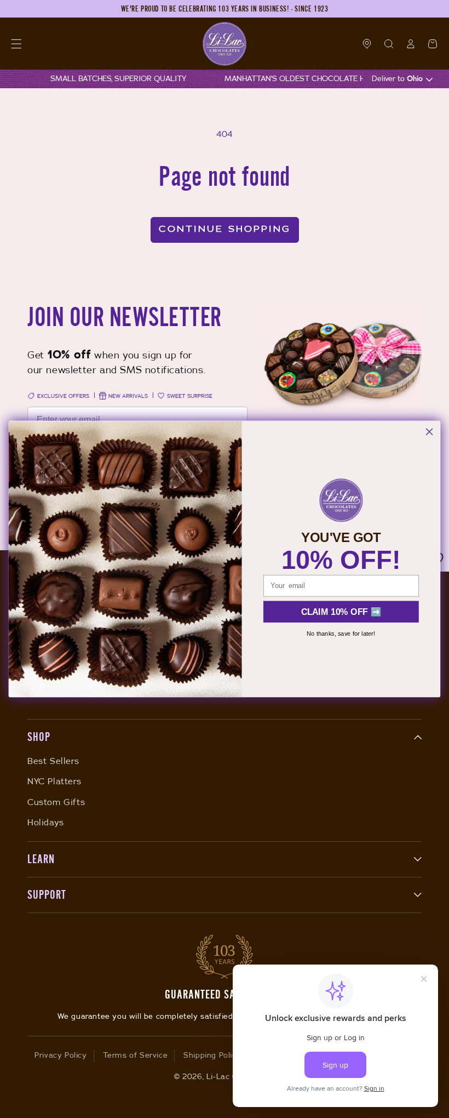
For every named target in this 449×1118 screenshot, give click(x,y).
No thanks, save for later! (341, 633)
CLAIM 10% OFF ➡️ (341, 611)
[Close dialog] (429, 432)
